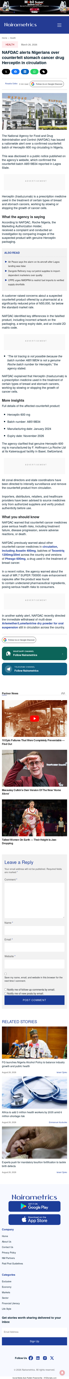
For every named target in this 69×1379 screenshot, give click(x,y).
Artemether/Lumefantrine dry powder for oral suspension (33, 625)
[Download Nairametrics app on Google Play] (35, 1206)
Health (13, 37)
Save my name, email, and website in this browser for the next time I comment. (33, 979)
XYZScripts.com (50, 1377)
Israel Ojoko (62, 1072)
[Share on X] (6, 71)
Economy (6, 1286)
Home (4, 37)
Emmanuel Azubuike (58, 1122)
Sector (5, 1297)
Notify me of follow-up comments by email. (31, 989)
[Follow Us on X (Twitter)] (52, 1357)
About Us (6, 1241)
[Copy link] (43, 71)
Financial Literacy (11, 1303)
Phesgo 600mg (15, 559)
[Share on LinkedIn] (25, 71)
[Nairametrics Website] (20, 24)
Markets (6, 1292)
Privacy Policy (9, 1252)
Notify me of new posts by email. (25, 993)
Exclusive (6, 1281)
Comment (10, 879)
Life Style (6, 1308)
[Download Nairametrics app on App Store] (35, 1219)
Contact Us (7, 1247)
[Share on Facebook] (15, 71)
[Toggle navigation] (59, 25)
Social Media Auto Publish (22, 1377)
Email (8, 939)
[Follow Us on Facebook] (31, 1357)
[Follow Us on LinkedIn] (38, 1357)
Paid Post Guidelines (12, 1263)
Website (9, 956)
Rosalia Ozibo (11, 83)
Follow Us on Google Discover (49, 84)
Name (8, 922)
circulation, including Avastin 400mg (30, 548)
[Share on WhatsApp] (34, 71)
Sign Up (34, 1341)
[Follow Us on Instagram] (45, 1357)
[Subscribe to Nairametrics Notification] (62, 1372)
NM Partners (8, 1258)
